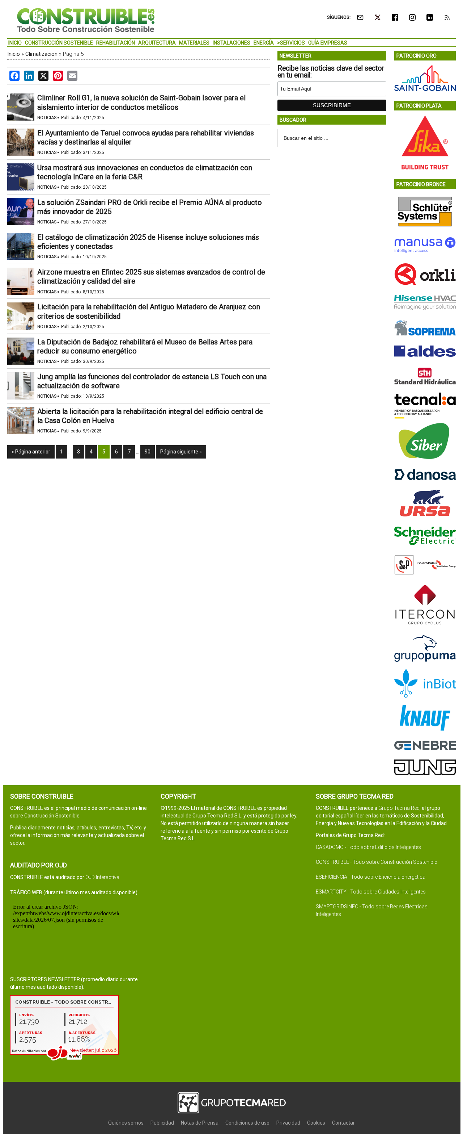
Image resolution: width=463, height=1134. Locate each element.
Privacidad (288, 1123)
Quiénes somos (126, 1123)
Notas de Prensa (199, 1123)
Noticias (46, 117)
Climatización (41, 54)
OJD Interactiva (102, 877)
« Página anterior (31, 452)
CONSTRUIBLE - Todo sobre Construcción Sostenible (376, 862)
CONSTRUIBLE (85, 20)
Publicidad (162, 1123)
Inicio (13, 54)
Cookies (316, 1123)
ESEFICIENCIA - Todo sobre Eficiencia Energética (370, 877)
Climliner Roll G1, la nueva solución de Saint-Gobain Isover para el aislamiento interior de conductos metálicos (141, 102)
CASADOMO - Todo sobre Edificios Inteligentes (368, 847)
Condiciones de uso (247, 1123)
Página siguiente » (181, 452)
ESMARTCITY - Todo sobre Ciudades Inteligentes (371, 892)
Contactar (343, 1123)
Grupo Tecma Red (399, 808)
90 (147, 452)
